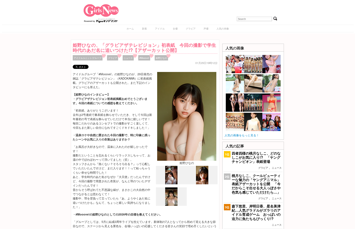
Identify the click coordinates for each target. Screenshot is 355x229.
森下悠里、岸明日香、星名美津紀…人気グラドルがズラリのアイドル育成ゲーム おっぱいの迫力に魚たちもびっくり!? (256, 212)
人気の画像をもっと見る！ (242, 135)
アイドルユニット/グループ (87, 57)
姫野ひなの (161, 57)
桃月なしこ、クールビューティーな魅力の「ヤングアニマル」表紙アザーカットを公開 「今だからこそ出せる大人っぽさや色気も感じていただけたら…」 (256, 183)
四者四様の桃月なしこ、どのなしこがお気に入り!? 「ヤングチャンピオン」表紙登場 (256, 157)
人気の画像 (223, 28)
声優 (206, 28)
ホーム (130, 28)
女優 (175, 28)
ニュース (128, 57)
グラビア (191, 28)
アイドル (160, 28)
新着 (144, 28)
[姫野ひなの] (186, 116)
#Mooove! (144, 57)
